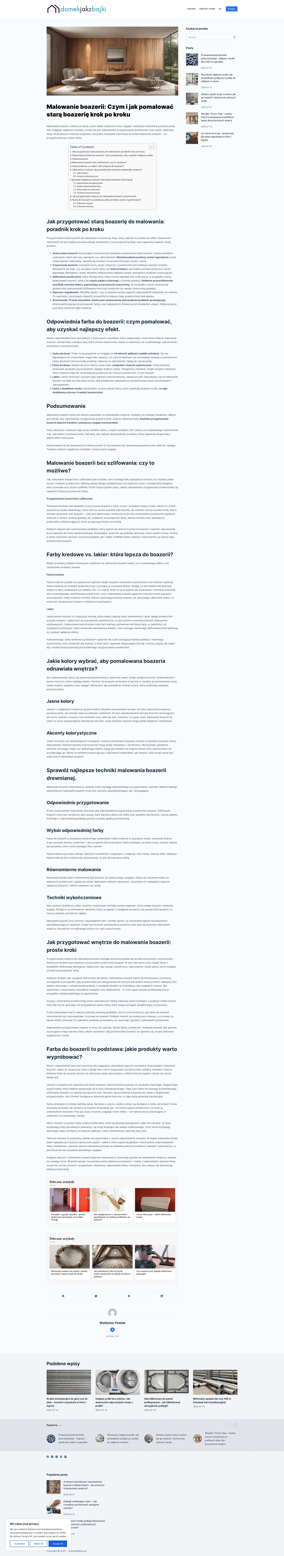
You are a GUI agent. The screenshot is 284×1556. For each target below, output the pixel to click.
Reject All (38, 1543)
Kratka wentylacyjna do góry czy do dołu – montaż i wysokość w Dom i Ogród (67, 1402)
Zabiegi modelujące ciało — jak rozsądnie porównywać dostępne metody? (81, 1504)
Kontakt (191, 9)
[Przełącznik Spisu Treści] (150, 147)
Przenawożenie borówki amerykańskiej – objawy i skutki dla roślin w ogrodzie (218, 58)
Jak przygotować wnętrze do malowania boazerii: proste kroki (104, 196)
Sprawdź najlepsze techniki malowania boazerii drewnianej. (102, 179)
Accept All (58, 1543)
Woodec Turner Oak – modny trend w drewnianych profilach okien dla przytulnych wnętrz (217, 117)
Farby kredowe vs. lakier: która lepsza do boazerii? (98, 166)
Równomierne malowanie (88, 189)
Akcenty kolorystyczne (87, 176)
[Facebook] (63, 1296)
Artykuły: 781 (112, 1336)
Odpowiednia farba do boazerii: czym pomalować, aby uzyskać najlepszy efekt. (112, 155)
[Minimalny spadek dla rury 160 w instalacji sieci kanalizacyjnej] (215, 1382)
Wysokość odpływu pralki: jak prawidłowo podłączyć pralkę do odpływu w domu (218, 78)
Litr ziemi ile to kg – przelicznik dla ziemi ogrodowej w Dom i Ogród (217, 136)
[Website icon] (112, 1329)
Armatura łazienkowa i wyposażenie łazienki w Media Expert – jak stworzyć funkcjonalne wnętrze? (84, 1485)
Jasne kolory (82, 173)
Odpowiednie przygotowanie (89, 183)
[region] (38, 1534)
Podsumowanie (80, 159)
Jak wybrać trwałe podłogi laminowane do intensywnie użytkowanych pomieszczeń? (84, 1524)
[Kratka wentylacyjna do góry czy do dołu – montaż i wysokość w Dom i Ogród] (69, 1382)
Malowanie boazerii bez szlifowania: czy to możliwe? (99, 162)
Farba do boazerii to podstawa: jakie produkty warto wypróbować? (106, 200)
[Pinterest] (129, 1296)
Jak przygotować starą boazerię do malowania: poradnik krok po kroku (108, 151)
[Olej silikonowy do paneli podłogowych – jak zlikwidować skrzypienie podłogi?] (166, 1382)
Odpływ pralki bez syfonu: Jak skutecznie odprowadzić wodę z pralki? (114, 1402)
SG (220, 9)
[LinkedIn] (161, 1296)
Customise (19, 1543)
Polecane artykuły (85, 203)
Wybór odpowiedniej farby (89, 186)
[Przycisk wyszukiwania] (234, 37)
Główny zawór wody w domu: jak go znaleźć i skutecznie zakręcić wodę (218, 97)
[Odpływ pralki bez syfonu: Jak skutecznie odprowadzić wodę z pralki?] (117, 1382)
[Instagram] (56, 1457)
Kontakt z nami (207, 9)
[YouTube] (65, 1457)
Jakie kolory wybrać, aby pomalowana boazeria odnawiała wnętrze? (107, 169)
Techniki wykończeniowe (88, 193)
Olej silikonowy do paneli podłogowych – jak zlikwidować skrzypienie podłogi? (162, 1402)
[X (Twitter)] (96, 1296)
